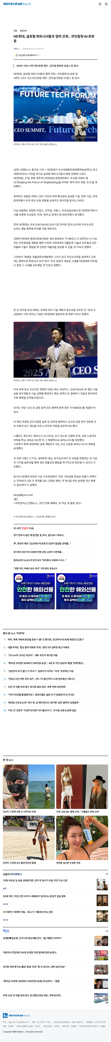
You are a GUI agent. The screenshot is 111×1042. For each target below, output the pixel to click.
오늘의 (12, 874)
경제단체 (23, 31)
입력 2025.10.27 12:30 (32, 49)
